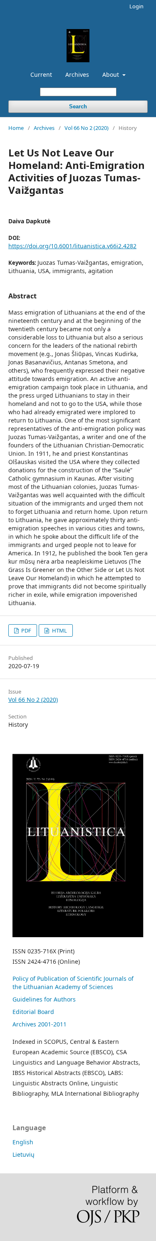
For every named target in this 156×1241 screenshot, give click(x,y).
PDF (25, 630)
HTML (59, 630)
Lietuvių (23, 1154)
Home (16, 128)
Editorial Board (33, 1012)
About (111, 74)
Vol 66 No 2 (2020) (86, 128)
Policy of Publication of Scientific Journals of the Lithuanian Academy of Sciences (73, 983)
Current (41, 74)
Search (78, 106)
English (22, 1142)
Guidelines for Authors (44, 999)
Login (136, 6)
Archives (77, 74)
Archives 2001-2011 (39, 1024)
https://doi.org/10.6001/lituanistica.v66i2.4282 (72, 246)
